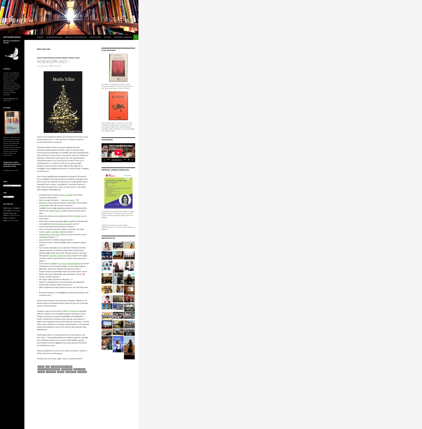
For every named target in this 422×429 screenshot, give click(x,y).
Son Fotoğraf (7, 210)
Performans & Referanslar (123, 37)
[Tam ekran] (132, 160)
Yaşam (77, 58)
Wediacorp (43, 203)
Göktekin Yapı (79, 216)
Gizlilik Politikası (95, 37)
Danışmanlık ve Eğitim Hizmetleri (76, 37)
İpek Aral (12, 218)
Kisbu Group (51, 371)
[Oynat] (104, 160)
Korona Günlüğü (61, 58)
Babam (5, 218)
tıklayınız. (105, 229)
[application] (118, 152)
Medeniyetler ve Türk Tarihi (49, 234)
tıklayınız (104, 217)
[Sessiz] (129, 160)
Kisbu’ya (58, 211)
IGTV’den (55, 232)
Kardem (74, 311)
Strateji (71, 58)
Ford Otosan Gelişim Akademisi (70, 264)
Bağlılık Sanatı (7, 208)
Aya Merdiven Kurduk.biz (54, 37)
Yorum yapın (56, 66)
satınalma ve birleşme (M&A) (60, 256)
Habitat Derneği (64, 224)
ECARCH (64, 311)
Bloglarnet (17, 208)
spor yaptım (69, 200)
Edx (40, 240)
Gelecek (40, 58)
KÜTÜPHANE (107, 37)
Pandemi (61, 371)
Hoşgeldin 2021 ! (53, 61)
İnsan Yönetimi (48, 58)
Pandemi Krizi (71, 371)
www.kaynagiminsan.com (10, 98)
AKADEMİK (40, 37)
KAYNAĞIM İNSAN (12, 37)
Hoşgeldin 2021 (80, 369)
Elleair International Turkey (62, 366)
